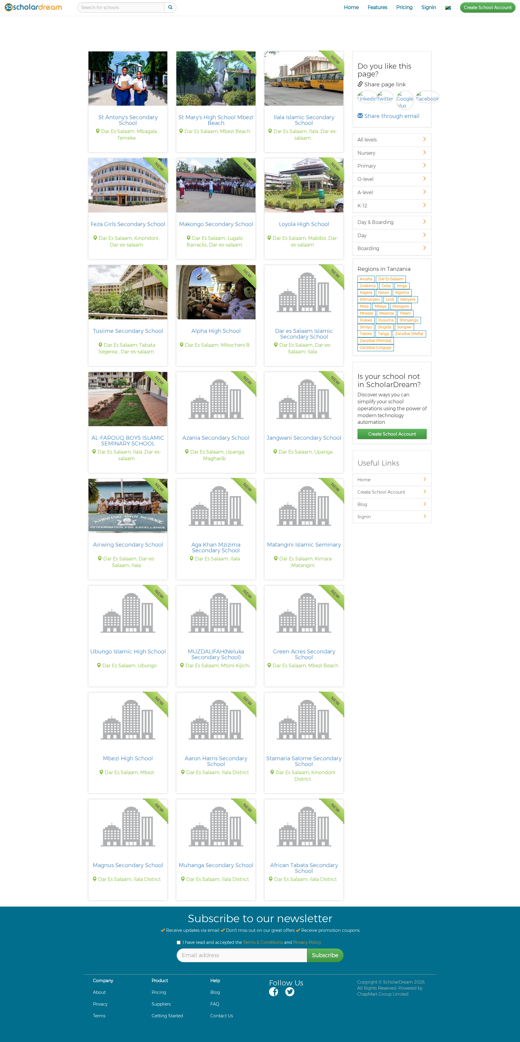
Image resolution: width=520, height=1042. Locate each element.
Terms (99, 1016)
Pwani (405, 313)
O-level (365, 179)
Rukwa (366, 320)
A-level (365, 192)
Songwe (404, 327)
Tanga (383, 334)
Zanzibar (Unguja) (376, 347)
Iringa (402, 286)
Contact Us (221, 1016)
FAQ (214, 1004)
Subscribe (325, 955)
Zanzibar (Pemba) (376, 341)
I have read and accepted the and (252, 942)
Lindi (390, 299)
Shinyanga (409, 320)
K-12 (362, 206)
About (99, 992)
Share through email (391, 116)
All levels (367, 140)
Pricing (404, 7)
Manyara (407, 299)
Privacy (100, 1004)
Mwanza (386, 313)
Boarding (368, 248)
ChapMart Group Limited (382, 994)
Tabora (366, 334)
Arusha (366, 279)
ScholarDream (398, 982)
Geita (386, 286)
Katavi (383, 292)
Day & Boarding (376, 222)
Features (377, 7)
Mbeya (380, 306)
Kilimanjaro (370, 299)
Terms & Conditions (263, 942)
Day (362, 235)
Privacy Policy (307, 942)
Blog (362, 504)
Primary (367, 166)
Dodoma (368, 286)
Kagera (366, 292)
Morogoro (400, 306)
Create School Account (488, 7)
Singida (384, 327)
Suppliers (161, 1004)
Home (351, 7)
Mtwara (366, 313)
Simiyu (366, 327)
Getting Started (167, 1016)
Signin (429, 7)
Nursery (366, 153)
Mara (364, 306)
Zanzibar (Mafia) (409, 334)
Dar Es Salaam (391, 279)
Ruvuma (386, 320)
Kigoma (402, 292)
